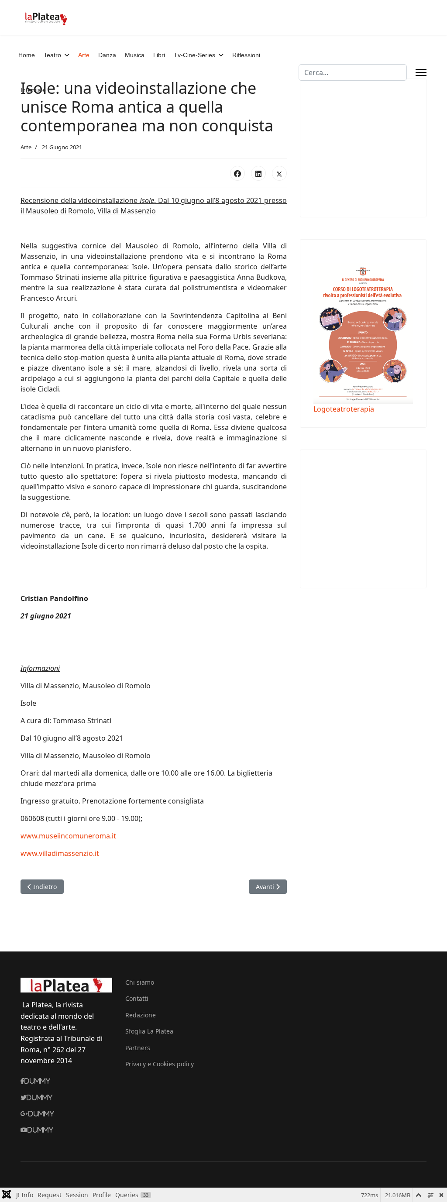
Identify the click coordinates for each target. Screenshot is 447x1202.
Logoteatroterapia (343, 409)
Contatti (136, 998)
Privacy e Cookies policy (159, 1064)
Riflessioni (246, 55)
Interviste (33, 89)
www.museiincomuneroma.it (68, 836)
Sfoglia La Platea (149, 1031)
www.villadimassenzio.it (60, 853)
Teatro (52, 55)
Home (26, 55)
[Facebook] (237, 173)
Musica (134, 55)
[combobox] (353, 72)
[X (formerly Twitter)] (279, 173)
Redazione (140, 1015)
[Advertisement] (380, 146)
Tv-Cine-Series (194, 55)
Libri (159, 55)
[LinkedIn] (258, 173)
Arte (83, 55)
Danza (107, 55)
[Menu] (421, 72)
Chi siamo (139, 982)
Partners (137, 1048)
